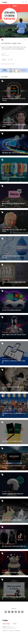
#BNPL (3, 201)
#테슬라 (7, 332)
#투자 (3, 227)
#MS (6, 307)
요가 (13, 63)
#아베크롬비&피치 (5, 594)
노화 (10, 63)
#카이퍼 (6, 463)
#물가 (10, 411)
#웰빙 (6, 517)
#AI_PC (7, 358)
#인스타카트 (4, 439)
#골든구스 (3, 384)
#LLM (8, 307)
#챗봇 (8, 201)
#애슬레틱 (9, 174)
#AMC (3, 570)
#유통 (6, 279)
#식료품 (10, 439)
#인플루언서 (9, 517)
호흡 (5, 63)
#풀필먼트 (6, 150)
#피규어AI (3, 332)
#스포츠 (3, 96)
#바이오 (8, 253)
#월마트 (10, 150)
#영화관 (6, 570)
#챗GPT (5, 491)
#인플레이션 (7, 411)
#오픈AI (3, 307)
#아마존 (3, 150)
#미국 (3, 253)
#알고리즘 (9, 227)
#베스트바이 (4, 358)
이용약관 (14, 623)
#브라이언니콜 (8, 122)
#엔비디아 (10, 594)
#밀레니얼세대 (14, 594)
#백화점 (3, 279)
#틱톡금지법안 (11, 544)
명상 (2, 63)
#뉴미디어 (6, 96)
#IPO (6, 201)
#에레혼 (3, 517)
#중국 (5, 253)
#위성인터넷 (10, 463)
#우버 (7, 439)
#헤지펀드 (6, 227)
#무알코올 (6, 174)
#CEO (12, 122)
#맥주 (3, 174)
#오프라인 (11, 358)
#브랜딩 (9, 384)
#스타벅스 (3, 122)
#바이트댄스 (6, 544)
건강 (8, 63)
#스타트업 (10, 96)
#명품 (8, 279)
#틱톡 (3, 544)
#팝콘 (8, 570)
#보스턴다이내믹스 (12, 332)
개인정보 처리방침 (6, 623)
